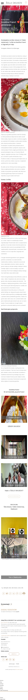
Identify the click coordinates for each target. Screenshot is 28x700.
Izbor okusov (15, 40)
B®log (1, 688)
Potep (1, 687)
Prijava (1, 697)
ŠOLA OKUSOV (4, 622)
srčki (22, 587)
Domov (1, 680)
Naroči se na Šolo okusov (14, 496)
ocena (19, 587)
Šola (1, 682)
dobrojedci (6, 587)
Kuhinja (1, 683)
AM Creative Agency (19, 669)
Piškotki (17, 663)
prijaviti (17, 611)
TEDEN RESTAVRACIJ (5, 635)
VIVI (2, 630)
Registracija (2, 699)
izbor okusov (14, 587)
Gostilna (2, 685)
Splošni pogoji (12, 663)
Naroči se (14, 653)
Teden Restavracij (4, 690)
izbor (10, 587)
